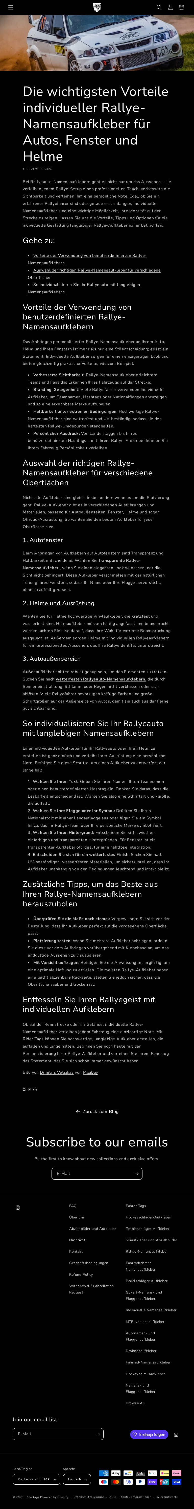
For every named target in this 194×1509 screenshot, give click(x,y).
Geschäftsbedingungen (88, 1263)
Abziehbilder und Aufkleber (92, 1228)
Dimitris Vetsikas (57, 1072)
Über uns (77, 1217)
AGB (112, 1497)
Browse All (135, 1403)
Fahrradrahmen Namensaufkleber (141, 1266)
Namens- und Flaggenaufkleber (141, 1388)
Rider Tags (33, 1039)
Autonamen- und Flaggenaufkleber (141, 1336)
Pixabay (90, 1072)
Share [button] (33, 1089)
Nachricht (77, 1240)
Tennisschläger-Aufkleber (147, 1228)
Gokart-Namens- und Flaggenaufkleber (144, 1295)
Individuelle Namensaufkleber (151, 1310)
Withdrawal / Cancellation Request (91, 1289)
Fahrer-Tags (136, 1205)
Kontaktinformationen (135, 1497)
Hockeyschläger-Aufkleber (148, 1217)
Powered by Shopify (54, 1497)
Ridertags (32, 1497)
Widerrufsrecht (167, 1497)
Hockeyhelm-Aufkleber (145, 1374)
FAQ (73, 1205)
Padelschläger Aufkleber (147, 1281)
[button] (10, 7)
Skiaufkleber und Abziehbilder (151, 1240)
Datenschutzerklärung (89, 1497)
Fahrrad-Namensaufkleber (148, 1362)
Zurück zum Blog (101, 1111)
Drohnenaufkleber (141, 1351)
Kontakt (76, 1251)
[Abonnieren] (136, 1174)
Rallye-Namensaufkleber (147, 1251)
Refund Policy (81, 1274)
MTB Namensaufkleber (145, 1321)
